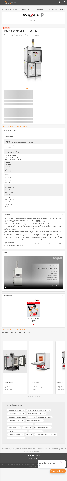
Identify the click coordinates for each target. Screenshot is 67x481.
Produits (33, 20)
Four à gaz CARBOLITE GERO (45, 417)
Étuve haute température (14, 427)
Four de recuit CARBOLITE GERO (15, 434)
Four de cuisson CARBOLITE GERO (35, 420)
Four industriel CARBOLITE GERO (16, 420)
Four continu (29, 434)
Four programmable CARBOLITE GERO (17, 431)
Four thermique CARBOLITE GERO (16, 438)
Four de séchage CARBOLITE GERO (16, 413)
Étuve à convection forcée (35, 431)
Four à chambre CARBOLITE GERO (16, 410)
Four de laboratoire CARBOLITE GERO (37, 413)
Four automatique (27, 427)
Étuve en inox (32, 417)
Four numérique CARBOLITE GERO (42, 427)
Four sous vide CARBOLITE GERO (43, 424)
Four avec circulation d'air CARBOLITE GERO (45, 434)
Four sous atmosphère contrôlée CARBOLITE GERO (20, 424)
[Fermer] (65, 460)
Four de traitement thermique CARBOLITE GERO (38, 410)
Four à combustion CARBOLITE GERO (17, 417)
